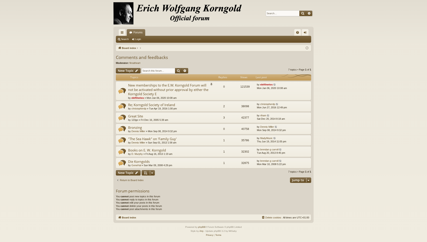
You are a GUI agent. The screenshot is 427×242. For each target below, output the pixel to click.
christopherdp (138, 108)
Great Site (135, 116)
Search (125, 39)
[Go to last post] (274, 84)
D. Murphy (137, 154)
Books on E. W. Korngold (147, 150)
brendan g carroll (269, 149)
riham (263, 115)
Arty (201, 231)
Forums (138, 32)
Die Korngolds (139, 161)
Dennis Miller (138, 131)
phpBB (201, 227)
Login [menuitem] (306, 33)
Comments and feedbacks (142, 57)
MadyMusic (266, 138)
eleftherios (137, 98)
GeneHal (136, 165)
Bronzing (135, 127)
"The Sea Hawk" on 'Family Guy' (152, 139)
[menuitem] (297, 32)
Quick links (123, 33)
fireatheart (134, 63)
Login (138, 39)
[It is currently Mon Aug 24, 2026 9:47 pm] (307, 48)
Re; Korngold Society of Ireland (151, 105)
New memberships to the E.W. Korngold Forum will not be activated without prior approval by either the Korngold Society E (168, 89)
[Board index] (180, 13)
